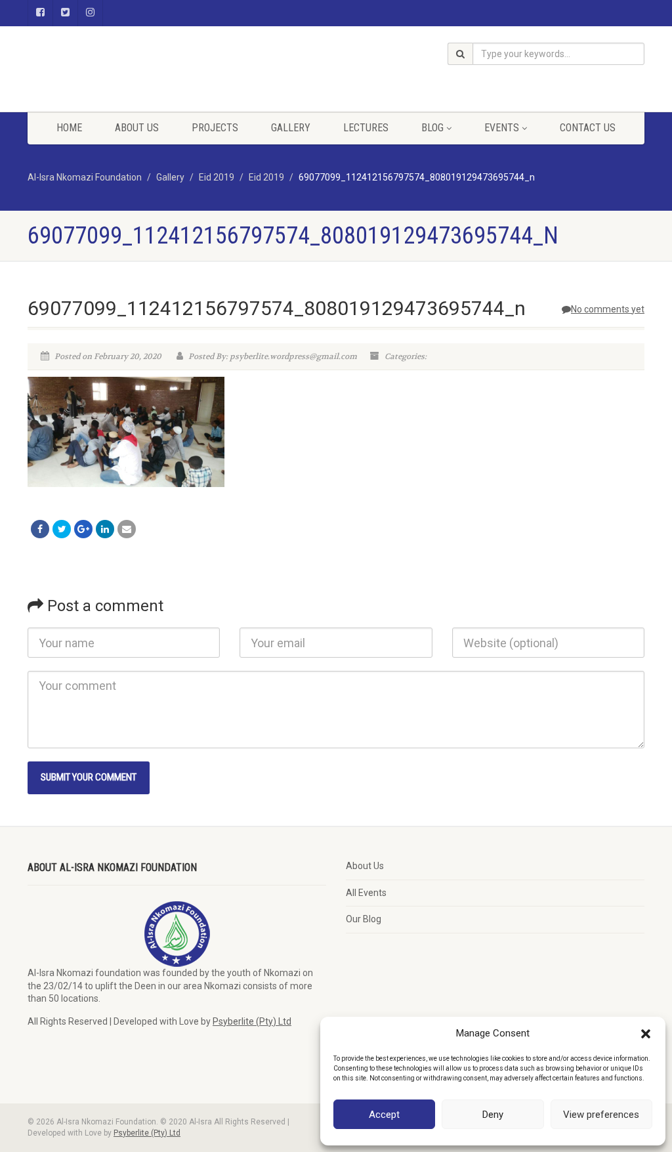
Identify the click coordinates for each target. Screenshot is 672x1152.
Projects (215, 127)
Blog (432, 127)
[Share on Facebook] (40, 529)
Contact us (588, 127)
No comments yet (607, 309)
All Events (366, 892)
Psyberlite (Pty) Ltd (252, 1021)
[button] (645, 1033)
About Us (137, 127)
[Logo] (124, 37)
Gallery (290, 127)
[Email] (126, 529)
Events (501, 127)
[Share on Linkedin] (105, 529)
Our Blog (363, 919)
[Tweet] (61, 529)
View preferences (601, 1114)
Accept (384, 1114)
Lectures (365, 127)
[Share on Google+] (83, 529)
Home (69, 127)
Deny (492, 1114)
